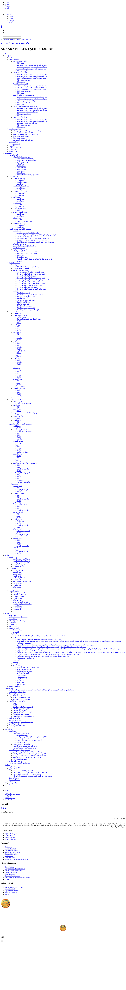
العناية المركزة (13, 155)
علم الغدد (16, 548)
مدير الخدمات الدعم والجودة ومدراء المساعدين (32, 67)
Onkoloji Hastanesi (11, 872)
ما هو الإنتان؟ (21, 742)
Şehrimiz (7, 894)
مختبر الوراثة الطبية (19, 566)
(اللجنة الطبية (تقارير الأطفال (26, 300)
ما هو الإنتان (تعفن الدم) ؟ (21, 733)
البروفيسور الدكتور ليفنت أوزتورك (28, 667)
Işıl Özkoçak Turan (22, 162)
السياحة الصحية (14, 628)
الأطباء (19, 210)
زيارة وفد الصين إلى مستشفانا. (27, 658)
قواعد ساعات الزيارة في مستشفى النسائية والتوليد (29, 755)
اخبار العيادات (17, 231)
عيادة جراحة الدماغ (19, 609)
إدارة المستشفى (14, 59)
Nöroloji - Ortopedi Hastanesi (14, 870)
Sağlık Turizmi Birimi (11, 891)
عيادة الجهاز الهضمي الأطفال (26, 296)
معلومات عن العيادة (23, 469)
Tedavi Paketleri (10, 889)
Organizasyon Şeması (11, 850)
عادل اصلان (20, 682)
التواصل (7, 765)
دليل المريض (9, 729)
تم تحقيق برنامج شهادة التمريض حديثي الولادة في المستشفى (36, 234)
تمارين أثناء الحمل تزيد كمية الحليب (28, 233)
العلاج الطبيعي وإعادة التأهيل (22, 581)
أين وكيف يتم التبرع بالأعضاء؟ (22, 712)
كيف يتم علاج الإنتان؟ (23, 738)
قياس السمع (17, 576)
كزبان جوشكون (22, 677)
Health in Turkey (18, 630)
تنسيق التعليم (13, 626)
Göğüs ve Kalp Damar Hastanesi (15, 869)
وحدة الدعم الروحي (15, 686)
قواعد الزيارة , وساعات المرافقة (19, 750)
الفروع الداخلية (13, 568)
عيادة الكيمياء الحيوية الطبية (22, 559)
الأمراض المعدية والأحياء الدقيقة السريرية (26, 413)
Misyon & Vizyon (10, 849)
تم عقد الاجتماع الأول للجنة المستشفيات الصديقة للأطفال (35, 242)
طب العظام (16, 405)
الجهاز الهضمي (17, 538)
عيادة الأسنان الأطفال (24, 302)
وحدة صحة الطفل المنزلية (21, 268)
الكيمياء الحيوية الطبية (20, 191)
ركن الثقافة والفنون (11, 782)
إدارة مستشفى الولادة (20, 72)
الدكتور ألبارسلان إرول (24, 669)
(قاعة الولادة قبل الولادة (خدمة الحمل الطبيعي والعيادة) (34, 259)
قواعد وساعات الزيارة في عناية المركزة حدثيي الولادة (30, 753)
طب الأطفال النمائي (23, 304)
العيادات (15, 291)
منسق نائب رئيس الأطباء (21, 136)
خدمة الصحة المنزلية (15, 695)
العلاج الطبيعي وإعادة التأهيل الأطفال (28, 309)
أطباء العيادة (21, 180)
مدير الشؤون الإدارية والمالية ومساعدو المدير (31, 69)
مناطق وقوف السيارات (16, 767)
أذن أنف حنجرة (17, 503)
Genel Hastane (9, 867)
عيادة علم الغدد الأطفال (24, 306)
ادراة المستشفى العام (20, 117)
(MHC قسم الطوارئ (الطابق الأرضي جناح (30, 272)
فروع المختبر (13, 557)
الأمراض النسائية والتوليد (20, 602)
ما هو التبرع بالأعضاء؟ (20, 710)
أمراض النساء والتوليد (20, 249)
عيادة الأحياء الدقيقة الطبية (21, 561)
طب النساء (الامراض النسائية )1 (27, 251)
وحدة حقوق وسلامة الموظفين (18, 617)
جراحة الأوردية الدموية (20, 429)
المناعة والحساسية (19, 578)
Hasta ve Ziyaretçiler (11, 892)
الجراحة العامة (17, 529)
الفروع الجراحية (14, 591)
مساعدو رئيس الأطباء (24, 70)
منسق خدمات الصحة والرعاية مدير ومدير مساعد (28, 130)
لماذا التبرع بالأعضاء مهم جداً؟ (22, 714)
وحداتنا (7, 613)
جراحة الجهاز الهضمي (19, 388)
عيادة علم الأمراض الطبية (21, 563)
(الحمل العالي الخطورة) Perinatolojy (24, 246)
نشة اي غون (20, 680)
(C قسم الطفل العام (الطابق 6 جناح (28, 281)
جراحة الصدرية (17, 454)
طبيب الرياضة (17, 401)
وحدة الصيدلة (13, 619)
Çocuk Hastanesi (10, 874)
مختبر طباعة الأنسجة (19, 208)
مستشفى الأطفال (14, 263)
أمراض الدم (16, 368)
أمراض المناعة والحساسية (21, 473)
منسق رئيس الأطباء (15, 129)
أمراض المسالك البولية (20, 315)
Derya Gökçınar (22, 169)
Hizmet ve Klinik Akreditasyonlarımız (16, 859)
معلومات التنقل (14, 778)
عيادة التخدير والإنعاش (20, 212)
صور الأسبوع (13, 783)
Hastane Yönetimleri (11, 854)
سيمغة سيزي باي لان (23, 679)
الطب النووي (17, 203)
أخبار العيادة (20, 184)
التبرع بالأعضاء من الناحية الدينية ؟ (24, 716)
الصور (18, 328)
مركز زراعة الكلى (14, 718)
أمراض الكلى (17, 358)
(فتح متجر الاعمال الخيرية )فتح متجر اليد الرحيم (32, 240)
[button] (8, 14)
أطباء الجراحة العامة (23, 531)
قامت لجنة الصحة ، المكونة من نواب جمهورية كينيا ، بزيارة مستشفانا (39, 639)
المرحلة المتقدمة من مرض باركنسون (21, 722)
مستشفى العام (13, 484)
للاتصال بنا (16, 632)
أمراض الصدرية (18, 441)
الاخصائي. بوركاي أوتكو (24, 403)
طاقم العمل (16, 665)
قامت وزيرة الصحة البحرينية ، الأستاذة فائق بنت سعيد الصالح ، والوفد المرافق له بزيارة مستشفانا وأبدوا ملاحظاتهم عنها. (55, 645)
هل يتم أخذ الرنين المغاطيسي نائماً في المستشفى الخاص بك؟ (32, 776)
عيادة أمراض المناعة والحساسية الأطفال (30, 294)
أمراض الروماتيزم (18, 341)
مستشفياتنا (8, 153)
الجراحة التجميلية (18, 493)
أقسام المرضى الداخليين (20, 270)
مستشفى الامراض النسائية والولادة (20, 229)
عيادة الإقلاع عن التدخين (24, 221)
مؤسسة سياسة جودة (15, 147)
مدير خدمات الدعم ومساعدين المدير (24, 132)
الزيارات (15, 637)
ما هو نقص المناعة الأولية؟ (21, 744)
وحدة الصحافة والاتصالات (17, 620)
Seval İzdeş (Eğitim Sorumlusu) (26, 160)
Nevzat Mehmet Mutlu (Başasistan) (27, 174)
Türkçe (7, 2)
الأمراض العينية (17, 519)
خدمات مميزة (9, 688)
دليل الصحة (12, 731)
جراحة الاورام (17, 332)
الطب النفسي (17, 486)
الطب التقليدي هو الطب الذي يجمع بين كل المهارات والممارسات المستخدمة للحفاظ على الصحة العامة (42, 690)
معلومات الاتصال (14, 780)
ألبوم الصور (16, 144)
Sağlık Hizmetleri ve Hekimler (14, 887)
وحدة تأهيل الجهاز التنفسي (17, 725)
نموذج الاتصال (13, 151)
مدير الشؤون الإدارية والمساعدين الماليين (26, 134)
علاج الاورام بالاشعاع (19, 351)
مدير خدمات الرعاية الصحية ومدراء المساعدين (32, 65)
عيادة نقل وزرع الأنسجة (24, 431)
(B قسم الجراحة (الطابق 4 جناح (27, 287)
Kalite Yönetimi (10, 857)
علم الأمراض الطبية (19, 178)
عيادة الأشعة (17, 197)
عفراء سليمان (21, 684)
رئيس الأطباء (21, 63)
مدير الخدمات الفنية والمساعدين (27, 100)
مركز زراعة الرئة (22, 452)
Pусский (7, 6)
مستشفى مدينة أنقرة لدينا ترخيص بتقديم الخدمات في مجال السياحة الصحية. (41, 635)
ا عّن (10, 57)
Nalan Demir (21, 173)
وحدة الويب (12, 615)
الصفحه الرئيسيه (18, 664)
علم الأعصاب (17, 409)
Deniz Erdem (21, 171)
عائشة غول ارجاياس (23, 673)
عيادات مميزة (21, 386)
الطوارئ (19, 261)
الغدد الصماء (21, 255)
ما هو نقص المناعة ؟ (23, 482)
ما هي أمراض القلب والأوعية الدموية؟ (25, 746)
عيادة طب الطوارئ (19, 223)
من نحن (15, 662)
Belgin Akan (20, 164)
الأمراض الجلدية (18, 416)
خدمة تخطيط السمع (23, 504)
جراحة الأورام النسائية (20, 244)
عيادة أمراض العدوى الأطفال (26, 308)
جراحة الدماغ (17, 420)
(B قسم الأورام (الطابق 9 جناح (26, 276)
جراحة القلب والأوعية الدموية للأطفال (25, 463)
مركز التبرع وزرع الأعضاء (17, 701)
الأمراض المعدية (18, 583)
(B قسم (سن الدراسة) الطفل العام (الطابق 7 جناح (33, 279)
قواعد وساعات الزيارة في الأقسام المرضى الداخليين (29, 752)
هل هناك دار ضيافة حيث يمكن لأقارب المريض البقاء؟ (30, 772)
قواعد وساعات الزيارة (20, 759)
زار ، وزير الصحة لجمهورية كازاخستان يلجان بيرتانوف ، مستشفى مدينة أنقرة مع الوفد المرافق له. (48, 654)
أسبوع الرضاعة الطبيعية (24, 236)
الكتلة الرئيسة (13, 176)
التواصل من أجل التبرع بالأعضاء (23, 707)
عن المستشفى (13, 142)
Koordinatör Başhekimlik (12, 852)
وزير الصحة (12, 149)
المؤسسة (8, 55)
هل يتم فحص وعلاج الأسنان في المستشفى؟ (27, 774)
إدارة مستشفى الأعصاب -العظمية (23, 95)
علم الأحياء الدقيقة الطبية (21, 186)
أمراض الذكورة (21, 317)
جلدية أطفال (21, 298)
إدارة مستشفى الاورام (20, 61)
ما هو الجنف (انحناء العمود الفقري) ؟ (24, 748)
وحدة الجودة (13, 622)
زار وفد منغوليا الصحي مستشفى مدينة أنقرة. (31, 650)
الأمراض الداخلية (18, 512)
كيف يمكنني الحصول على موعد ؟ (19, 763)
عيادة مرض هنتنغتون (15, 720)
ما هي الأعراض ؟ (22, 735)
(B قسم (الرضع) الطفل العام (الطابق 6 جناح (31, 283)
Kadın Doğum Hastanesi (12, 876)
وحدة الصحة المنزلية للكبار (21, 697)
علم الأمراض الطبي (19, 592)
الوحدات (15, 264)
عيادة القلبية (16, 426)
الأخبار (19, 321)
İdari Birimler (9, 856)
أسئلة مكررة (13, 768)
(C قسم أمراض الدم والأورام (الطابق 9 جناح (31, 274)
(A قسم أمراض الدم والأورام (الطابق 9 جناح (31, 278)
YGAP (7, 879)
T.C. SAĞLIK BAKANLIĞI (15, 43)
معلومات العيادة (22, 182)
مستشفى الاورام (14, 311)
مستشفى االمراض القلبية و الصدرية (20, 424)
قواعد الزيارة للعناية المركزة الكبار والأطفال (27, 757)
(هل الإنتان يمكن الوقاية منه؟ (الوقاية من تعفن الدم (33, 737)
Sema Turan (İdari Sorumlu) (25, 158)
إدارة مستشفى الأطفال (20, 84)
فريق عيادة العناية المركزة (21, 157)
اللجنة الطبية (17, 313)
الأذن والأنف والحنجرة (19, 594)
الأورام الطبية (17, 324)
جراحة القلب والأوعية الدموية (22, 604)
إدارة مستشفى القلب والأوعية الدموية (25, 106)
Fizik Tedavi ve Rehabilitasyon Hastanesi (17, 877)
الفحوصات (20, 480)
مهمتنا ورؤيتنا (13, 145)
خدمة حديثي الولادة (19, 248)
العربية (7, 8)
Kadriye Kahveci (22, 167)
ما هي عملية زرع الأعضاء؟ (21, 709)
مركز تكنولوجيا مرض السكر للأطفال (28, 266)
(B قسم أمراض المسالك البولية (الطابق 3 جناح (32, 289)
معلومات (19, 338)
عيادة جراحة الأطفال (23, 293)
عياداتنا (7, 555)
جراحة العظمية (17, 607)
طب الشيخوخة (17, 379)
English (7, 4)
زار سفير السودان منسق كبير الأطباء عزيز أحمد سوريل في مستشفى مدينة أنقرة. (43, 656)
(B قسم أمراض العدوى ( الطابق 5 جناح (29, 285)
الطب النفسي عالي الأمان (17, 692)
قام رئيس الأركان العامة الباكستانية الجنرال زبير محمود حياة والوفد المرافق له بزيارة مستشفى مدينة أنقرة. (51, 647)
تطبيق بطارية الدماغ (15, 724)
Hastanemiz (8, 847)
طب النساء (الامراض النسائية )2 (27, 253)
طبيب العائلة (17, 218)
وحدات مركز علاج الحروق (17, 694)
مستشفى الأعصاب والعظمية (18, 399)
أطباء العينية (20, 521)
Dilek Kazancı (21, 166)
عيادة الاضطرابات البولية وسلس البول (29, 319)
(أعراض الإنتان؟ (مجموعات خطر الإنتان (29, 740)
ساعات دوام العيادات (15, 761)
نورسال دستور (21, 675)
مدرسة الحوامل (22, 257)
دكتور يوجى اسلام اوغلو (24, 671)
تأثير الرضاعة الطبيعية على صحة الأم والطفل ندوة (33, 238)
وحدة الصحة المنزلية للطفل (22, 699)
